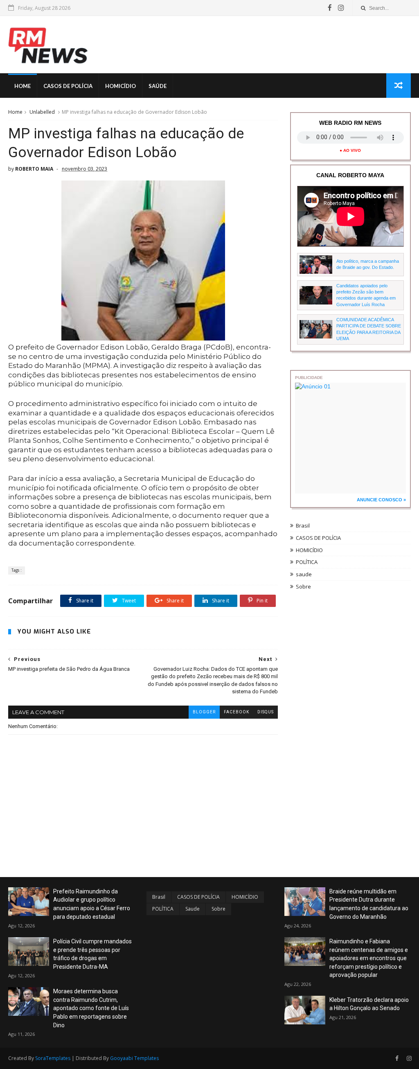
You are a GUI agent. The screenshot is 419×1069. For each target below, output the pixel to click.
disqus (265, 712)
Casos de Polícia (67, 86)
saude (304, 574)
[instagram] (341, 8)
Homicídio (120, 86)
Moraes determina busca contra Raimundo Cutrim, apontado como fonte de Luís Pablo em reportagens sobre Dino (91, 1008)
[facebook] (330, 8)
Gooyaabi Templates (134, 1058)
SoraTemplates (52, 1058)
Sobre (303, 586)
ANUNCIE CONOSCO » (381, 499)
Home (22, 86)
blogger (204, 712)
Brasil (303, 525)
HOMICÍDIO (309, 550)
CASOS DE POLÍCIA (318, 537)
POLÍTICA (307, 562)
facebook (236, 712)
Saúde (158, 86)
